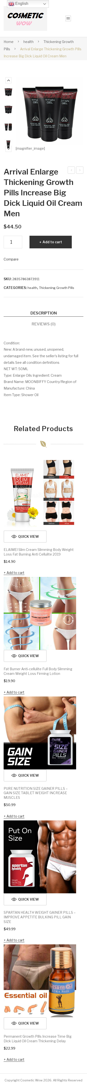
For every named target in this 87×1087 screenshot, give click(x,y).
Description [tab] (43, 313)
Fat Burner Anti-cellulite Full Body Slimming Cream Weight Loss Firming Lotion (38, 671)
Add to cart (52, 242)
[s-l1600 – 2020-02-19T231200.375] (8, 126)
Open (68, 18)
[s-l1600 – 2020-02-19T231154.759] (8, 109)
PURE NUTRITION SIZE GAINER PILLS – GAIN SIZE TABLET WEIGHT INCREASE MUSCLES (36, 793)
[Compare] (70, 466)
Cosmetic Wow (31, 1080)
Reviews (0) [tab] (44, 324)
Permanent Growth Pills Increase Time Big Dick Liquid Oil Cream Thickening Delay (79, 171)
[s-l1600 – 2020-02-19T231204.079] (8, 144)
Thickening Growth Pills (56, 288)
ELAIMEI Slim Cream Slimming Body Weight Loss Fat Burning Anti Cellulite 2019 (39, 552)
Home (9, 42)
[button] (25, 536)
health (28, 42)
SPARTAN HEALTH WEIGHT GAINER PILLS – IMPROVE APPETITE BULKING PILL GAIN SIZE (40, 917)
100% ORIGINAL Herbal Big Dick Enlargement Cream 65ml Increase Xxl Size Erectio (71, 171)
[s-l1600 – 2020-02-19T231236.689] (8, 91)
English (21, 3)
